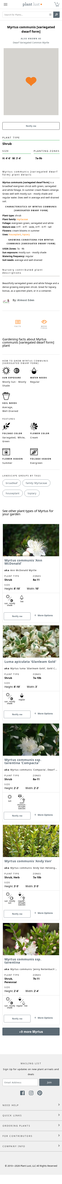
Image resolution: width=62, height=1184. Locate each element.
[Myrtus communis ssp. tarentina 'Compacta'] (31, 767)
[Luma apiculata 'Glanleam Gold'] (31, 667)
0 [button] (57, 3)
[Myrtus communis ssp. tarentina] (31, 968)
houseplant (15, 234)
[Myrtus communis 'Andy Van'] (31, 867)
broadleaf (11, 483)
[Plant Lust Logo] (32, 4)
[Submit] (56, 15)
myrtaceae (22, 219)
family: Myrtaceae (36, 483)
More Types (44, 327)
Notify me (31, 126)
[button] (50, 14)
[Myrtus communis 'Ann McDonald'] (31, 567)
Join (49, 1082)
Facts (17, 326)
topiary (26, 234)
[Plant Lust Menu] (5, 4)
